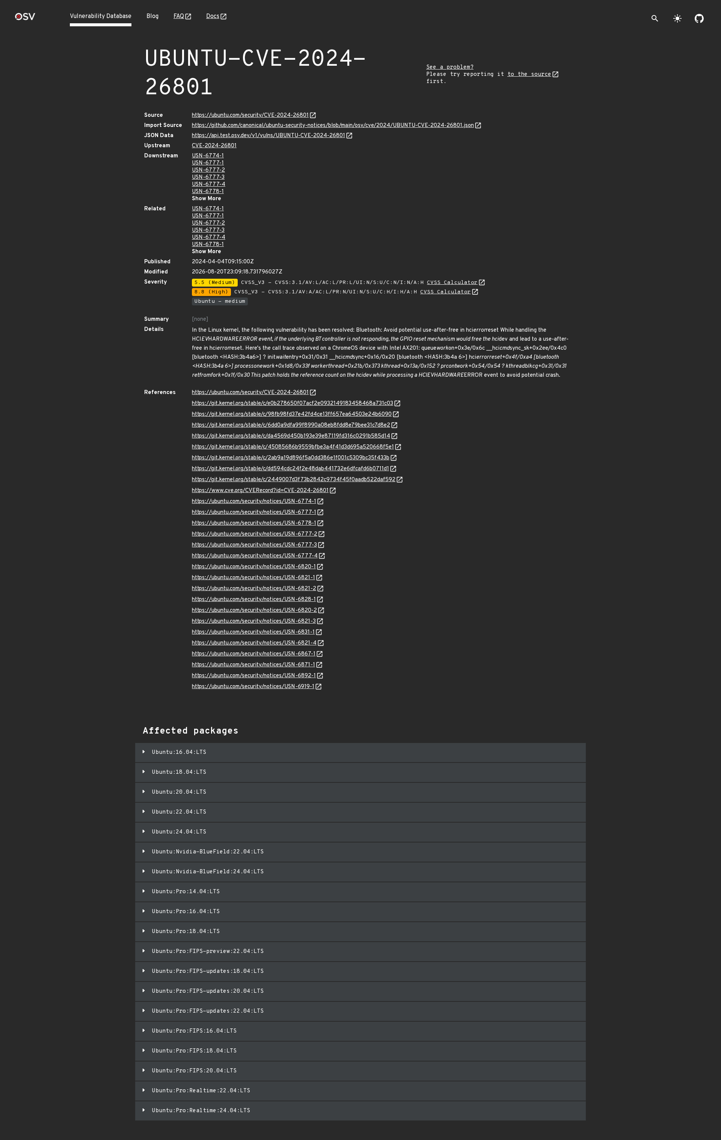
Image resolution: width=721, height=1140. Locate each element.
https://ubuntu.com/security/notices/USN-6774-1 (254, 501)
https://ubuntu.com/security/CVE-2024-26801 (250, 115)
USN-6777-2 (208, 170)
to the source (529, 74)
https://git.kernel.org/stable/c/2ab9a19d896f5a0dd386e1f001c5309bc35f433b (290, 458)
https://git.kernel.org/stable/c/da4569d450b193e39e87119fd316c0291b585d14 (291, 436)
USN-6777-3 (208, 177)
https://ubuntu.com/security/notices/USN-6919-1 (253, 686)
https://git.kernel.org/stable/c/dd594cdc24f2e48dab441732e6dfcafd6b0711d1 (290, 469)
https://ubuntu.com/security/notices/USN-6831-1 (253, 632)
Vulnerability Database (100, 16)
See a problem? (450, 67)
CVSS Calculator (452, 282)
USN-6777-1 (208, 163)
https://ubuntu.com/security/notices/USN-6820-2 (254, 610)
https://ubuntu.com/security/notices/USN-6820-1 (254, 567)
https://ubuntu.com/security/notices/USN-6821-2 (254, 588)
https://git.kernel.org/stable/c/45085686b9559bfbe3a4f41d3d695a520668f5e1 (293, 447)
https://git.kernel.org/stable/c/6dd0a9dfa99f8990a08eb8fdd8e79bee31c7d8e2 (291, 425)
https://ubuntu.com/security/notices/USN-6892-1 (254, 675)
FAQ (178, 16)
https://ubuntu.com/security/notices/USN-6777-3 (254, 545)
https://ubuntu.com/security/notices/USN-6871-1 (253, 665)
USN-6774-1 (208, 156)
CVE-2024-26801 (214, 145)
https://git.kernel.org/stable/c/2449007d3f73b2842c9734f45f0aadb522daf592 (293, 479)
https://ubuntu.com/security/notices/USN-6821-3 (254, 621)
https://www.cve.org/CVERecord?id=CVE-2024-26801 (260, 490)
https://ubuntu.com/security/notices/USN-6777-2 (254, 534)
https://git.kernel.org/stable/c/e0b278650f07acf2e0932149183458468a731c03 (292, 403)
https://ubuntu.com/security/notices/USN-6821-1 (253, 577)
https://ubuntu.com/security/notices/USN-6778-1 (254, 523)
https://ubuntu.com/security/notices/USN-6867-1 (253, 654)
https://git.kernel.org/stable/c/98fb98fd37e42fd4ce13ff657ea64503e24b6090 (292, 414)
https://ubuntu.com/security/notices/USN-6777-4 (255, 556)
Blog (152, 16)
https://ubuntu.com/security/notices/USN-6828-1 (254, 599)
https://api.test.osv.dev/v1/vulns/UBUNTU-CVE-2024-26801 (268, 135)
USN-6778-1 (208, 191)
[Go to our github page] (699, 18)
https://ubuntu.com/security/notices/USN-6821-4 (254, 643)
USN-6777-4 (208, 184)
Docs (212, 16)
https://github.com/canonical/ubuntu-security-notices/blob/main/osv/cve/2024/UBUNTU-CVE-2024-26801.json (333, 125)
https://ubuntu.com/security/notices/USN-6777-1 (254, 512)
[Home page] (25, 19)
